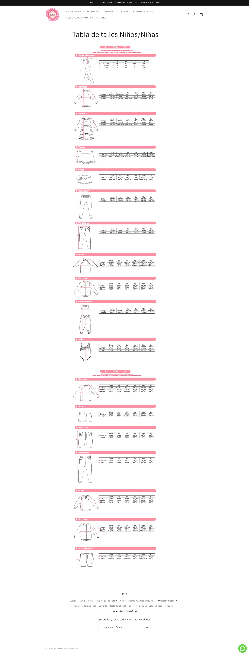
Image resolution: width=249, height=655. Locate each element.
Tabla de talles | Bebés (120, 606)
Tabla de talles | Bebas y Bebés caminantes (153, 606)
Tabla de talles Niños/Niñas (124, 611)
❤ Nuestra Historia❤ (167, 600)
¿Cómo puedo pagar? (107, 600)
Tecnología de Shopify (74, 648)
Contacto (103, 606)
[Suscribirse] (147, 627)
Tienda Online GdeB (58, 648)
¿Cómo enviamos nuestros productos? (137, 600)
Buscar (73, 600)
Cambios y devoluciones (84, 606)
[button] (84, 12)
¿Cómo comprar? (86, 600)
